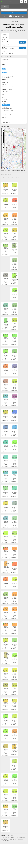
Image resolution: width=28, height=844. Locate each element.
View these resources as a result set (11, 177)
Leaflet (9, 168)
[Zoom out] (3, 145)
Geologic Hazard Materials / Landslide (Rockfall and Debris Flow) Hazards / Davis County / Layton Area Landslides (13, 839)
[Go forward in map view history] (3, 150)
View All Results (14, 21)
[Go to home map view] (3, 148)
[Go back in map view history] (3, 152)
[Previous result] (9, 21)
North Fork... (5, 193)
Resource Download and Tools (5, 36)
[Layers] (24, 130)
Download (22, 42)
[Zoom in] (3, 130)
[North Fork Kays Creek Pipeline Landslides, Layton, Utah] (14, 31)
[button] (14, 147)
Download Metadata (8, 53)
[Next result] (19, 21)
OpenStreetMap (18, 168)
